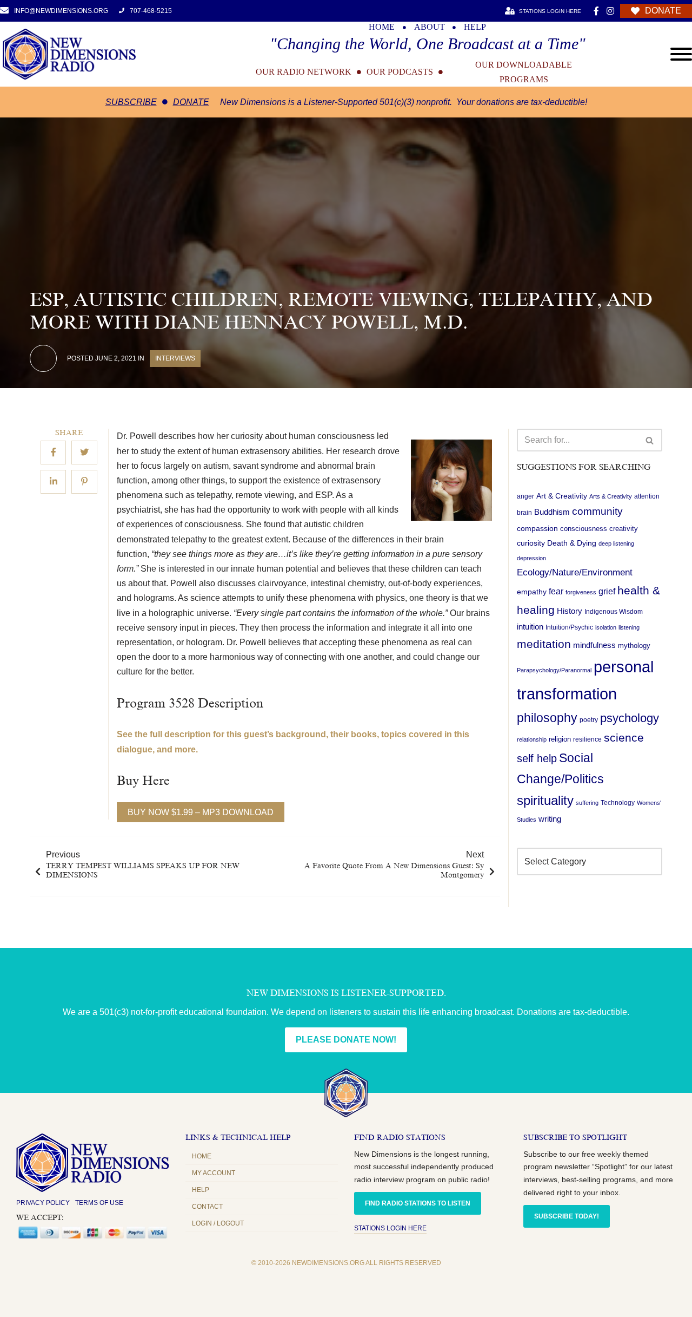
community (597, 511)
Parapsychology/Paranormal (554, 670)
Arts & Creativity (610, 496)
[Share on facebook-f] (53, 452)
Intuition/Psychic (569, 628)
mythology (634, 645)
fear (556, 591)
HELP (475, 27)
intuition (530, 627)
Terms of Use (99, 1203)
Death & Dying (571, 543)
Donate (191, 102)
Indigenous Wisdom (613, 611)
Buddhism (552, 512)
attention (647, 496)
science (624, 737)
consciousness (583, 529)
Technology (618, 803)
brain (524, 513)
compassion (537, 528)
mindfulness (594, 645)
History (569, 611)
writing (549, 818)
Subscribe (131, 102)
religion (560, 739)
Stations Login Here (390, 1228)
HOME (382, 27)
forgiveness (580, 592)
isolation (605, 628)
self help (537, 758)
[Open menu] (681, 54)
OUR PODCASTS (400, 72)
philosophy (547, 718)
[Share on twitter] (84, 452)
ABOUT (429, 27)
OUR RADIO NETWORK (303, 72)
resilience (587, 739)
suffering (587, 803)
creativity (623, 529)
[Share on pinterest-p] (84, 482)
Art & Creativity (561, 496)
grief (606, 591)
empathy (532, 591)
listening (629, 628)
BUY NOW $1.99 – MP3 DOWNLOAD (201, 812)
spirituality (545, 801)
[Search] (650, 440)
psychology (629, 718)
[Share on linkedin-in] (53, 482)
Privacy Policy (43, 1203)
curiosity (531, 543)
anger (525, 496)
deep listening (616, 543)
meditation (544, 644)
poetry (589, 720)
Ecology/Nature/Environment (575, 572)
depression (531, 558)
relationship (532, 739)
